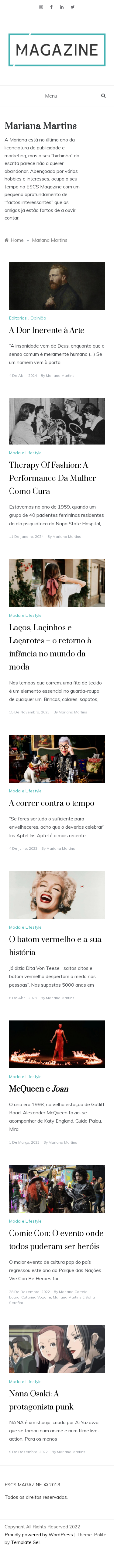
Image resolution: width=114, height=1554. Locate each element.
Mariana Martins (60, 375)
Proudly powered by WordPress (39, 1535)
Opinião (38, 318)
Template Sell (25, 1542)
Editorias (18, 318)
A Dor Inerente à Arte (47, 331)
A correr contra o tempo (52, 803)
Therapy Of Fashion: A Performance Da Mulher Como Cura (52, 478)
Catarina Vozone (36, 1297)
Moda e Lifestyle (25, 452)
